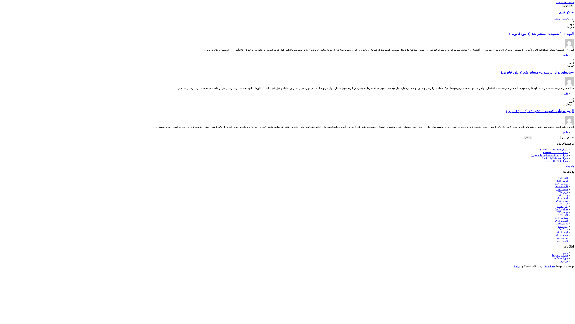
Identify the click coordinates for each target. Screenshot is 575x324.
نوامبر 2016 (562, 181)
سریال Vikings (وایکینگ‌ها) (555, 158)
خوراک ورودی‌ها (560, 255)
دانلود (565, 55)
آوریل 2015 (562, 232)
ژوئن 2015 (563, 226)
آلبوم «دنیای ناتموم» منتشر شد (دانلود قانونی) (540, 111)
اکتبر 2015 (563, 215)
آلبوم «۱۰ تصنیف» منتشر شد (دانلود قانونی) (541, 34)
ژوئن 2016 (563, 192)
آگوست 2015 (561, 220)
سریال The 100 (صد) (557, 161)
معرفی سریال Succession (555, 152)
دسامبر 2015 (561, 209)
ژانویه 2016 (562, 206)
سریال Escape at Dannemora (554, 149)
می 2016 (563, 195)
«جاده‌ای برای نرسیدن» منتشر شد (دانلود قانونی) (537, 72)
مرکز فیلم (566, 12)
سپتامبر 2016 (561, 183)
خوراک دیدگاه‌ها (560, 258)
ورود (565, 252)
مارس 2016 (562, 201)
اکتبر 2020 (563, 178)
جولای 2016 (562, 189)
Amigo (517, 266)
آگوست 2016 (561, 186)
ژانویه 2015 (562, 240)
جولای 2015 (562, 223)
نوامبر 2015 (562, 212)
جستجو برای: (567, 137)
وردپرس (563, 261)
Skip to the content (565, 2)
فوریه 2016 (562, 203)
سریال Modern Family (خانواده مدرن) (549, 155)
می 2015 (563, 229)
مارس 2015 (562, 235)
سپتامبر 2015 (561, 218)
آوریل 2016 (562, 198)
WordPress (550, 266)
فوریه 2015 (562, 238)
